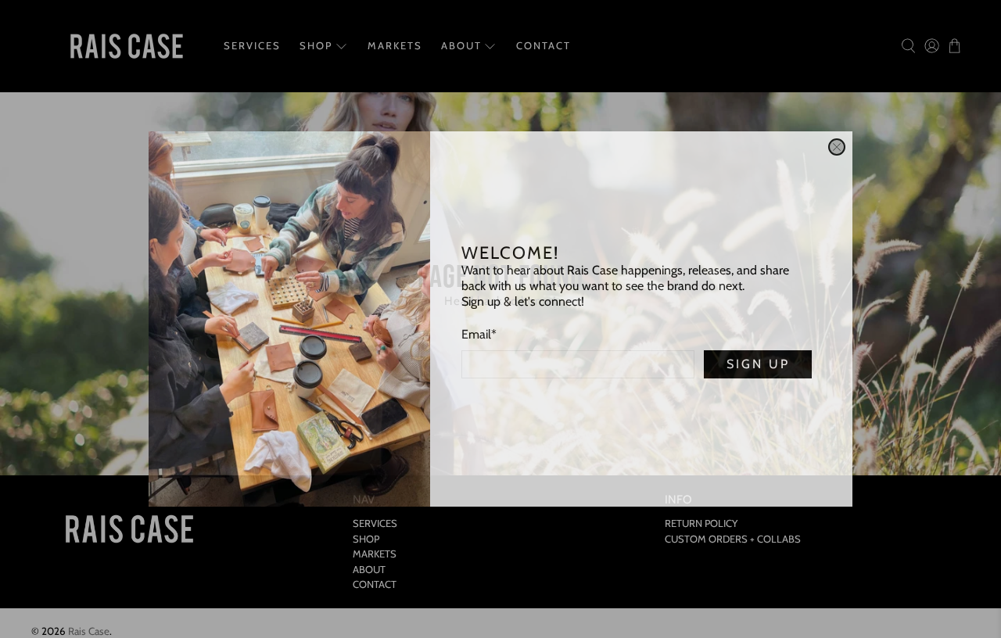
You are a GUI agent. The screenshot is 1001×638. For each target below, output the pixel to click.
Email (479, 334)
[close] (837, 147)
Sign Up (758, 364)
